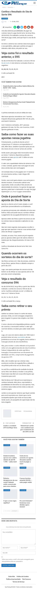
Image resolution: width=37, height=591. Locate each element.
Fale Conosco (26, 579)
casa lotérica (21, 337)
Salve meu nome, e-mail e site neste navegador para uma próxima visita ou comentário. (18, 560)
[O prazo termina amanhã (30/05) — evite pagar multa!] (27, 471)
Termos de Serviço (18, 582)
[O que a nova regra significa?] (10, 494)
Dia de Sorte (5, 63)
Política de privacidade (13, 579)
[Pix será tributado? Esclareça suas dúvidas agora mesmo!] (27, 494)
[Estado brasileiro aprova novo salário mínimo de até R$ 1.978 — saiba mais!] (10, 449)
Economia (4, 18)
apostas (16, 157)
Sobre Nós (11, 576)
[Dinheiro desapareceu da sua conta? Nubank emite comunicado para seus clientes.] (10, 471)
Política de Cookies (23, 576)
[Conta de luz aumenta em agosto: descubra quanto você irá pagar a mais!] (27, 449)
